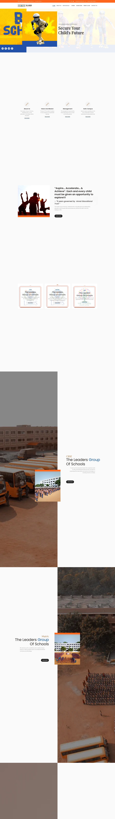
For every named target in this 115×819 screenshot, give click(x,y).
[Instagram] (71, 1)
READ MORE (26, 118)
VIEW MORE (58, 216)
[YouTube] (73, 1)
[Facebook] (70, 1)
